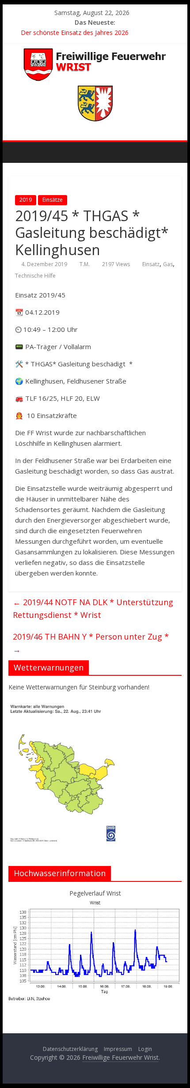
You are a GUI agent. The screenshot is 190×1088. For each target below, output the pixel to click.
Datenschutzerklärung (70, 1049)
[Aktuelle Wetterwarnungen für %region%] (64, 707)
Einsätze (52, 199)
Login (145, 1049)
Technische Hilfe (35, 275)
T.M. (85, 264)
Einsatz (151, 264)
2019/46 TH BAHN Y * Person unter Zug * (91, 643)
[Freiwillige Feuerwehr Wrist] (17, 151)
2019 (25, 199)
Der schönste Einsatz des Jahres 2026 (75, 32)
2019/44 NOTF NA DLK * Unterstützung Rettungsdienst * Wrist (93, 608)
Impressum (118, 1049)
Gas (168, 264)
